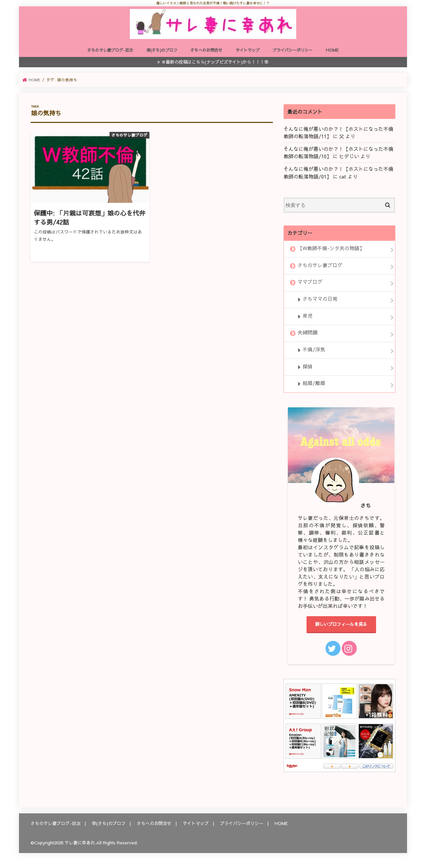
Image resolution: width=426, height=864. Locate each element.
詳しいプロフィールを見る (341, 624)
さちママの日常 (320, 298)
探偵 (308, 366)
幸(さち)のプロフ (161, 50)
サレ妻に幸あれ (80, 842)
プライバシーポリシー (293, 50)
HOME (332, 50)
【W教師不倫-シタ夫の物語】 (331, 248)
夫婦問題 (308, 332)
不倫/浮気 (314, 349)
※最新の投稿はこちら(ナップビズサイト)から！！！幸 (215, 62)
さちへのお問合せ (206, 50)
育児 (308, 315)
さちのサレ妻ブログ (320, 265)
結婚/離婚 (314, 383)
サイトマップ (248, 50)
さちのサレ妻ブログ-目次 (110, 50)
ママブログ (310, 282)
